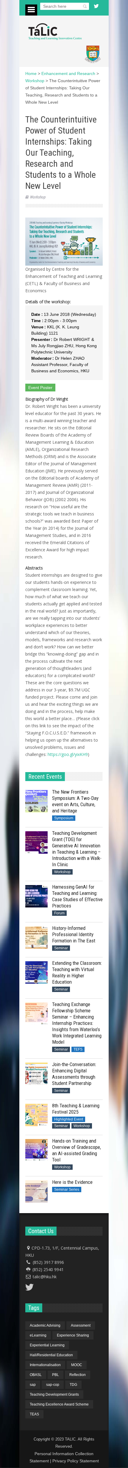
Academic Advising (45, 1325)
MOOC (76, 1365)
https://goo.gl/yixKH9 (68, 754)
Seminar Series (66, 1189)
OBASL (36, 1375)
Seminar (61, 948)
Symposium (63, 818)
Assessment (80, 1325)
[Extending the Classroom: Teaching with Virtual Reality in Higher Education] (36, 972)
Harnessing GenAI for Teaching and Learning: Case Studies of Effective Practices (77, 896)
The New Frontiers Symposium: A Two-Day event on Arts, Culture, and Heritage (75, 801)
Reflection (77, 1375)
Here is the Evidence (72, 1182)
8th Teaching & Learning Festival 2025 (75, 1109)
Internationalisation (45, 1365)
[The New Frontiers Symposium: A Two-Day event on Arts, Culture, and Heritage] (36, 801)
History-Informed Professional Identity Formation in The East (73, 934)
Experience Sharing (73, 1335)
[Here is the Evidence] (36, 1191)
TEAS (34, 1414)
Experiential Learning (47, 1345)
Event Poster (40, 387)
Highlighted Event (68, 1119)
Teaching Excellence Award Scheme (59, 1404)
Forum (59, 913)
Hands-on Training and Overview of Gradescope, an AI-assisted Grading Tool (76, 1150)
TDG (73, 1385)
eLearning (38, 1335)
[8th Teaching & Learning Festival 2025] (36, 1115)
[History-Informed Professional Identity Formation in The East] (36, 937)
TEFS (78, 1049)
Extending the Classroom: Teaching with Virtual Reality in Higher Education (77, 972)
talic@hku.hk (45, 1276)
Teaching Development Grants (54, 1394)
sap (33, 1385)
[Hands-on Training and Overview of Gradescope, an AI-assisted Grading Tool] (36, 1150)
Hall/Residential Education (51, 1355)
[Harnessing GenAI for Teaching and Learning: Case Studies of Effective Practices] (36, 896)
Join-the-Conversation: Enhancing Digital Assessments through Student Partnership (74, 1073)
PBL (55, 1375)
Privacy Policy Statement (75, 1460)
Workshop (37, 197)
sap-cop (52, 1385)
